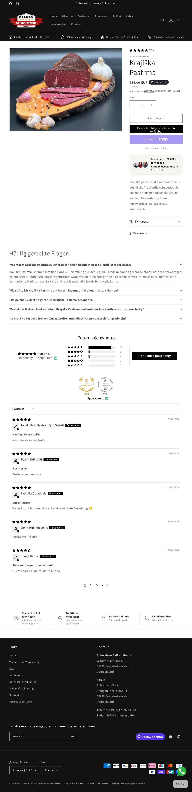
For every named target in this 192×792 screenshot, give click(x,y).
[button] (163, 20)
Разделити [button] (140, 233)
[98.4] (86, 384)
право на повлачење (49, 783)
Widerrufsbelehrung (21, 688)
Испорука (103, 783)
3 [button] (97, 585)
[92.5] (105, 384)
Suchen (13, 655)
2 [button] (91, 585)
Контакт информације (123, 783)
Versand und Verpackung (24, 662)
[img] (21, 420)
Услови (90, 783)
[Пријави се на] (72, 736)
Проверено (95, 398)
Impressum (16, 675)
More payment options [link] (156, 148)
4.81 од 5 (44, 354)
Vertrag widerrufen (20, 701)
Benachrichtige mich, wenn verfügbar (156, 129)
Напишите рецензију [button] (154, 356)
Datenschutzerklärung (23, 682)
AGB (11, 668)
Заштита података (73, 783)
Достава (149, 90)
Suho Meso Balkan (26, 783)
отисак (142, 783)
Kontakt (14, 695)
